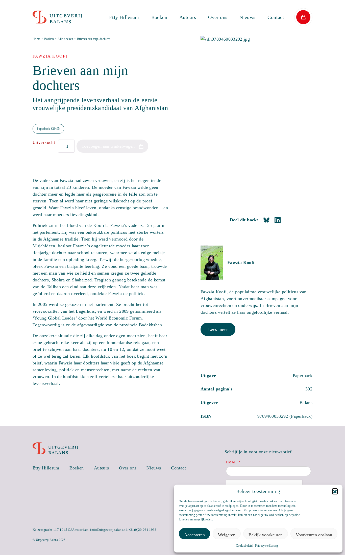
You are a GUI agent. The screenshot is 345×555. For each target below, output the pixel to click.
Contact (275, 17)
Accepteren (194, 534)
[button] (334, 491)
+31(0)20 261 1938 (143, 530)
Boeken (159, 17)
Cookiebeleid (244, 545)
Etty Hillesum (124, 17)
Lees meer (218, 329)
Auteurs (187, 17)
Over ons (217, 17)
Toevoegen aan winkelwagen (108, 146)
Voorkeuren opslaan (314, 534)
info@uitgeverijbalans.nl (108, 530)
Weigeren (226, 534)
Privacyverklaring (266, 545)
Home (36, 39)
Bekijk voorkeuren (266, 534)
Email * (233, 462)
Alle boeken (65, 39)
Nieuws (247, 17)
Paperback (48, 128)
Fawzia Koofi (240, 262)
